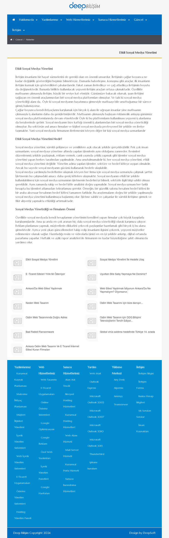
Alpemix (118, 387)
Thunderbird (97, 454)
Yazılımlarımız (22, 367)
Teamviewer (121, 404)
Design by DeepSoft (142, 533)
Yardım (92, 367)
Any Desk (119, 379)
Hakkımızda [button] (26, 19)
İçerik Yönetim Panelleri (44, 472)
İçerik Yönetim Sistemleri (20, 441)
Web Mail (95, 373)
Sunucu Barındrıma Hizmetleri (69, 485)
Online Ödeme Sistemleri (44, 408)
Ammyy (118, 396)
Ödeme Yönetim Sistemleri (20, 497)
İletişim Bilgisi (146, 373)
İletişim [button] (16, 30)
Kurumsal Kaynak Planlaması (20, 379)
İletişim (140, 367)
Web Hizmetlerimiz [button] (78, 19)
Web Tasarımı (49, 379)
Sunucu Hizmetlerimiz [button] (112, 19)
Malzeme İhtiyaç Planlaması (20, 400)
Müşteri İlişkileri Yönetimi (19, 421)
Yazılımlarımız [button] (50, 19)
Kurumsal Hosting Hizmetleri (69, 421)
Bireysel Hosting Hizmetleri (69, 400)
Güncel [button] (138, 19)
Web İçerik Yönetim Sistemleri (21, 462)
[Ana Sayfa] (13, 19)
